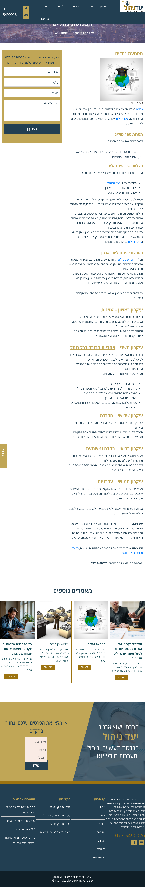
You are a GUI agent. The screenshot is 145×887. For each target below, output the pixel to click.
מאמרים (44, 6)
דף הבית (105, 6)
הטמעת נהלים (126, 259)
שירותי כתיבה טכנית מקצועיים (55, 832)
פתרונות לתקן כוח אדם (59, 824)
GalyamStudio (61, 880)
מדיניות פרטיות (97, 857)
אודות (90, 6)
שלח (32, 129)
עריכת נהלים (135, 242)
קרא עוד (121, 677)
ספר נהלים (122, 119)
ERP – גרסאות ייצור (25, 829)
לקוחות (60, 6)
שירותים (75, 6)
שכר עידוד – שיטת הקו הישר (21, 821)
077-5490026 (10, 11)
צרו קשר (44, 18)
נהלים (139, 109)
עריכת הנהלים (114, 183)
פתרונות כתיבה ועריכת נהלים (55, 815)
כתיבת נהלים (127, 553)
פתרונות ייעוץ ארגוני (60, 807)
